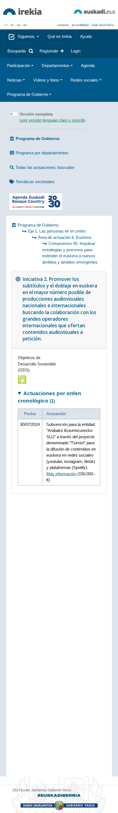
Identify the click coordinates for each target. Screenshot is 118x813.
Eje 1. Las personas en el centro (57, 231)
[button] (19, 51)
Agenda (88, 65)
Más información (61, 473)
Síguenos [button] (27, 36)
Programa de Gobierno (27, 94)
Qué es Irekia (59, 36)
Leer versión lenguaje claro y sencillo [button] (52, 120)
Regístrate (49, 51)
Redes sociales (84, 80)
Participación (18, 65)
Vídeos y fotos (46, 80)
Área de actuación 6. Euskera (64, 237)
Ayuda (86, 36)
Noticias (14, 80)
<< (6, 25)
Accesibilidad (80, 25)
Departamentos (55, 65)
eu (18, 25)
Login (75, 51)
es (12, 25)
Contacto (63, 25)
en (25, 25)
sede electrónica (103, 25)
